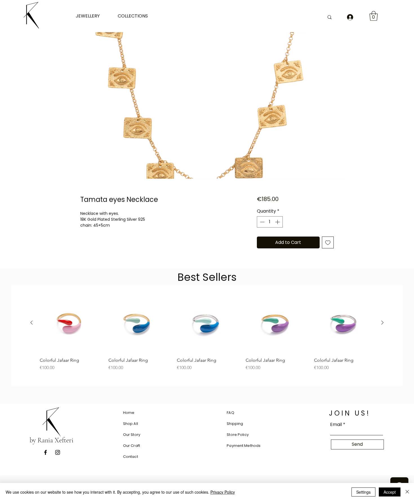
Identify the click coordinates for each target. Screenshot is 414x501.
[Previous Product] (31, 322)
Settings (363, 492)
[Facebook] (45, 452)
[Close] (407, 491)
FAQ (230, 412)
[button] (92, 16)
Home (129, 412)
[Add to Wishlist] (328, 242)
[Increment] (278, 222)
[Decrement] (262, 222)
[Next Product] (382, 322)
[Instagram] (57, 452)
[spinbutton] (270, 222)
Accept (390, 492)
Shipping (235, 423)
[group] (207, 331)
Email (336, 424)
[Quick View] (70, 323)
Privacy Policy (222, 492)
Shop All (130, 423)
